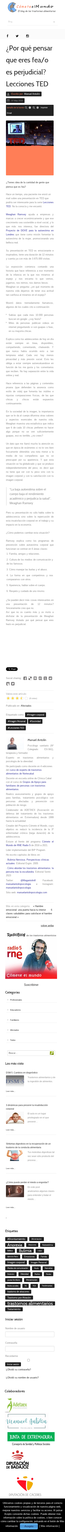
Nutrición (10, 1274)
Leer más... (10, 1091)
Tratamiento (14, 1309)
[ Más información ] (49, 1526)
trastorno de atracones (18, 1291)
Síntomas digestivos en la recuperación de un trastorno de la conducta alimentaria (28, 1146)
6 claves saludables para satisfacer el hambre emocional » (29, 913)
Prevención (31, 1280)
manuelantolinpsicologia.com (32, 892)
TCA (34, 1286)
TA (26, 1286)
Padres (37, 1274)
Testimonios (47, 1286)
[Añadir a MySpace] (8, 684)
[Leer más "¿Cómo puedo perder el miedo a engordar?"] (15, 1192)
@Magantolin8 (28, 880)
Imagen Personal (17, 721)
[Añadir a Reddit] (50, 678)
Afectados (26, 705)
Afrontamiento (16, 1239)
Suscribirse (31, 984)
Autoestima (47, 1244)
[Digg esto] (35, 678)
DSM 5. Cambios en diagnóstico (22, 1072)
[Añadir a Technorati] (45, 678)
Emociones (29, 1256)
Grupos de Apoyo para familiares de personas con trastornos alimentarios (26, 786)
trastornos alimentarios (30, 1303)
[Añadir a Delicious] (30, 678)
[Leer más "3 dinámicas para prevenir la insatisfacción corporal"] (15, 1118)
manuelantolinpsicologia (18, 884)
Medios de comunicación (17, 1268)
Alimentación (36, 1239)
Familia (44, 1256)
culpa (40, 1250)
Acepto (28, 1526)
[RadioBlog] (31, 955)
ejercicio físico (12, 1256)
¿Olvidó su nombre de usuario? (22, 1377)
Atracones (32, 1245)
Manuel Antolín (32, 94)
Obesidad (25, 1274)
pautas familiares (13, 1280)
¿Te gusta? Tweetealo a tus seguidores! (13, 684)
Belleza (10, 1250)
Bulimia (25, 1251)
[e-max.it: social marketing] (52, 663)
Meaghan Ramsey (16, 214)
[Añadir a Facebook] (25, 678)
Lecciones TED (16, 728)
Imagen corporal (36, 714)
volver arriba (47, 925)
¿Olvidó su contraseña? (18, 1369)
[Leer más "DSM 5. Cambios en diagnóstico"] (15, 1082)
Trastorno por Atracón (19, 1297)
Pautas (48, 1274)
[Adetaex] (16, 1404)
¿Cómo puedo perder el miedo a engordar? (27, 1182)
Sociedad (36, 721)
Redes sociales (12, 1286)
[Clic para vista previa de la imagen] (30, 148)
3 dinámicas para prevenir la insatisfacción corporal (27, 1107)
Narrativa (48, 1268)
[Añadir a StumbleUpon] (40, 678)
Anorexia (14, 1245)
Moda (36, 1268)
